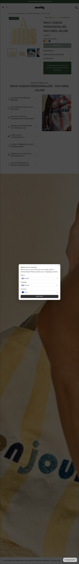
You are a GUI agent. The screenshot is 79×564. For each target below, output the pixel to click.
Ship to (23, 275)
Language (24, 282)
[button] (39, 278)
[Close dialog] (59, 266)
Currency (23, 289)
